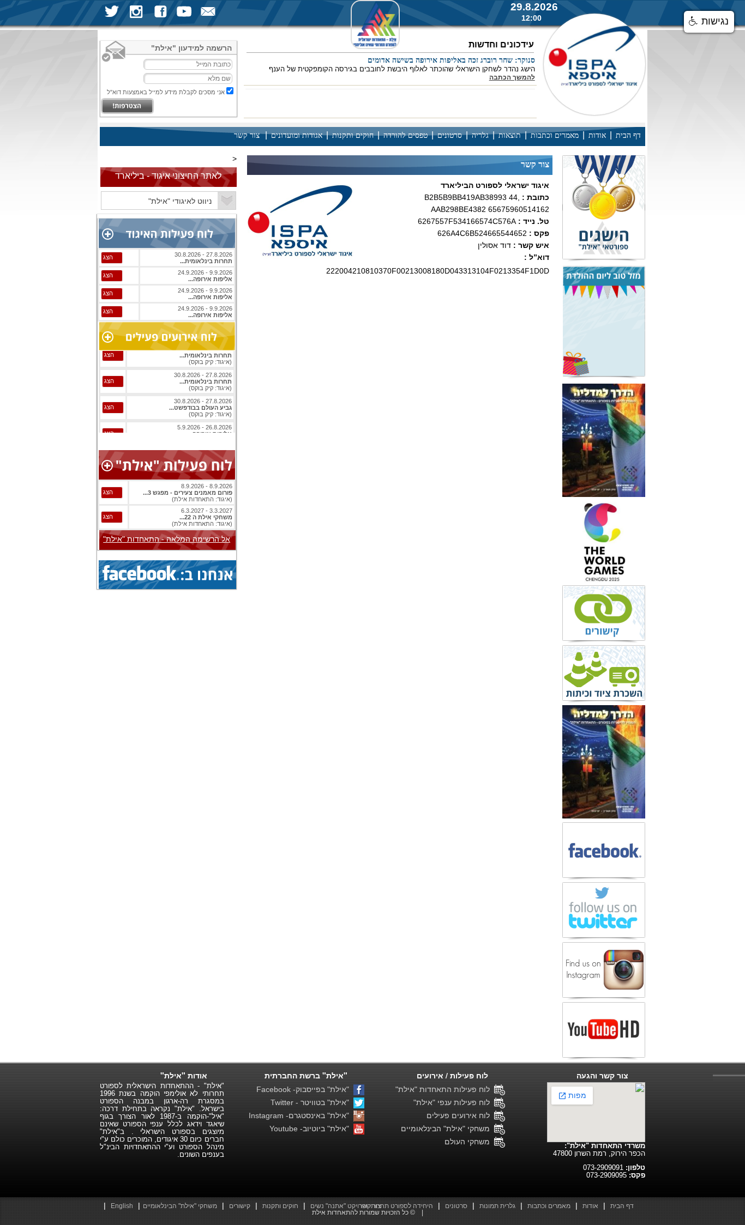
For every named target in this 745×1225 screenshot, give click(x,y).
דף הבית (628, 135)
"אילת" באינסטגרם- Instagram (301, 1115)
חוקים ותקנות (353, 135)
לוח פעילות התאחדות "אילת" (444, 1089)
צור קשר (247, 135)
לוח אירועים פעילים (460, 1115)
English (122, 1206)
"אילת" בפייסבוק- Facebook (304, 1089)
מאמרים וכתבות (555, 135)
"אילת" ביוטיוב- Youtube (311, 1128)
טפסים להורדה (405, 135)
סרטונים (449, 135)
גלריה (480, 135)
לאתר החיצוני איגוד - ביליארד (168, 175)
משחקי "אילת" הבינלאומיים (447, 1128)
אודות (597, 135)
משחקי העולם (469, 1141)
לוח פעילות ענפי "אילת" (453, 1102)
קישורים (239, 1206)
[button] (709, 22)
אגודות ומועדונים (296, 135)
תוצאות (509, 135)
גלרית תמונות (497, 1206)
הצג (108, 257)
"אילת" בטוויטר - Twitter (312, 1102)
